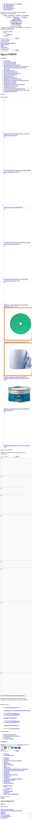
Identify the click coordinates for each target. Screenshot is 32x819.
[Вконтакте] (25, 15)
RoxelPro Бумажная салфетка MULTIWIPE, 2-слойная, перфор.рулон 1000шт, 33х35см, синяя (16, 377)
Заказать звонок (5, 44)
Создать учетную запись (7, 809)
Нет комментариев (14, 713)
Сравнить (6, 792)
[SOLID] (12, 493)
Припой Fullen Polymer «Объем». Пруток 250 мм (17, 445)
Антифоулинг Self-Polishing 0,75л (11, 725)
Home (2, 450)
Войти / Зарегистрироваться (11, 794)
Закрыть (3, 749)
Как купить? (7, 737)
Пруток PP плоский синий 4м (12, 207)
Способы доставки (9, 738)
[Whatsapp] (11, 15)
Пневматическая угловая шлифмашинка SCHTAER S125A (17, 710)
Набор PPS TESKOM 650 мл (10, 718)
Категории (3, 58)
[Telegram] (18, 15)
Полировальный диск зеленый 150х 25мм (15, 341)
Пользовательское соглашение (12, 736)
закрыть (3, 94)
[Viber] (5, 15)
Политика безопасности (10, 734)
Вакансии (9, 34)
